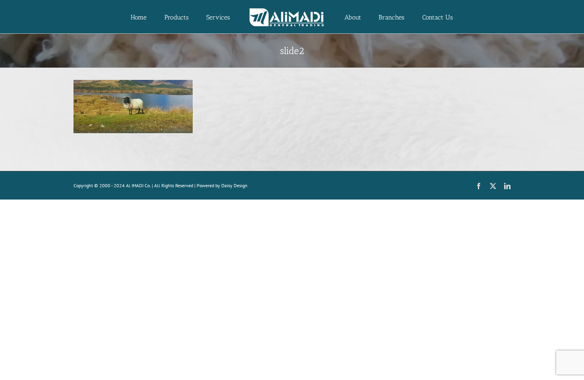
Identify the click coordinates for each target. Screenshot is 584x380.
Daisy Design (234, 185)
